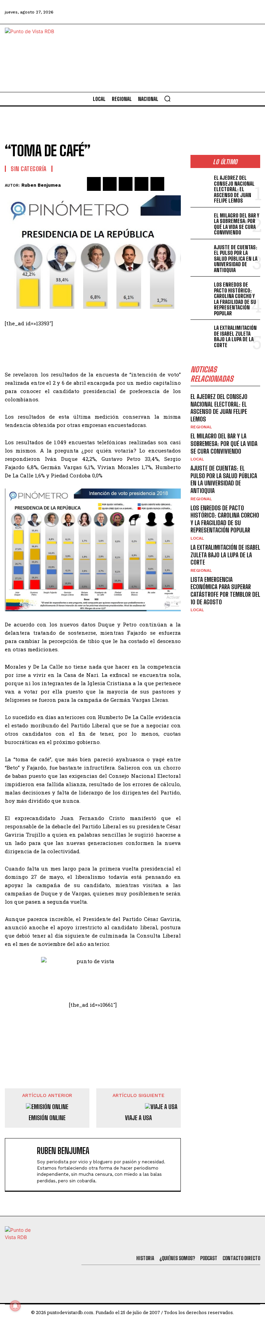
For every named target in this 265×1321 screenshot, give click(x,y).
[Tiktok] (196, 12)
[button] (167, 98)
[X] (110, 184)
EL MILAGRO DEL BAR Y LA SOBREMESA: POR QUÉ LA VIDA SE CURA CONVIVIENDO (236, 224)
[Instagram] (215, 12)
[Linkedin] (125, 184)
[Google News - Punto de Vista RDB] (93, 1037)
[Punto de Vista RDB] (35, 58)
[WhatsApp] (141, 184)
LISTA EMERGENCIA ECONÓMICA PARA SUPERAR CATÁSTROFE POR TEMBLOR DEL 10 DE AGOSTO (225, 591)
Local (197, 459)
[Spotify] (252, 12)
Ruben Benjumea (41, 185)
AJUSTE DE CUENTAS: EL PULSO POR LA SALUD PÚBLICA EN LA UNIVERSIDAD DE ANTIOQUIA (235, 258)
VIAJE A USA (138, 1118)
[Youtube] (234, 12)
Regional (201, 427)
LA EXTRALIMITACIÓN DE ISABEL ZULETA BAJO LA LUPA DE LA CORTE (235, 336)
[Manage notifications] (15, 1305)
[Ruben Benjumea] (22, 1164)
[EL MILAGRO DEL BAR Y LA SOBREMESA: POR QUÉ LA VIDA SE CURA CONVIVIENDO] (201, 220)
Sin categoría (29, 169)
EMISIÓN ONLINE (47, 1118)
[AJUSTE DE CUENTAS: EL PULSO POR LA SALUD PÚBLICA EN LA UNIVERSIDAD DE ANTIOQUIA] (201, 252)
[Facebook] (159, 12)
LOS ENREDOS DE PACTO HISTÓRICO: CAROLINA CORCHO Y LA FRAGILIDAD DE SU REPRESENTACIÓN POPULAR (235, 298)
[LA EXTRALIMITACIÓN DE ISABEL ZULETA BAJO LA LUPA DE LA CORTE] (201, 332)
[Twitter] (177, 12)
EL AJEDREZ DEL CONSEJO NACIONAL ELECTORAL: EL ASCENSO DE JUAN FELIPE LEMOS (234, 189)
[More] (173, 184)
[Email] (157, 184)
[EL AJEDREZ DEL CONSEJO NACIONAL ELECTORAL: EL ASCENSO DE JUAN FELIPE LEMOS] (201, 182)
